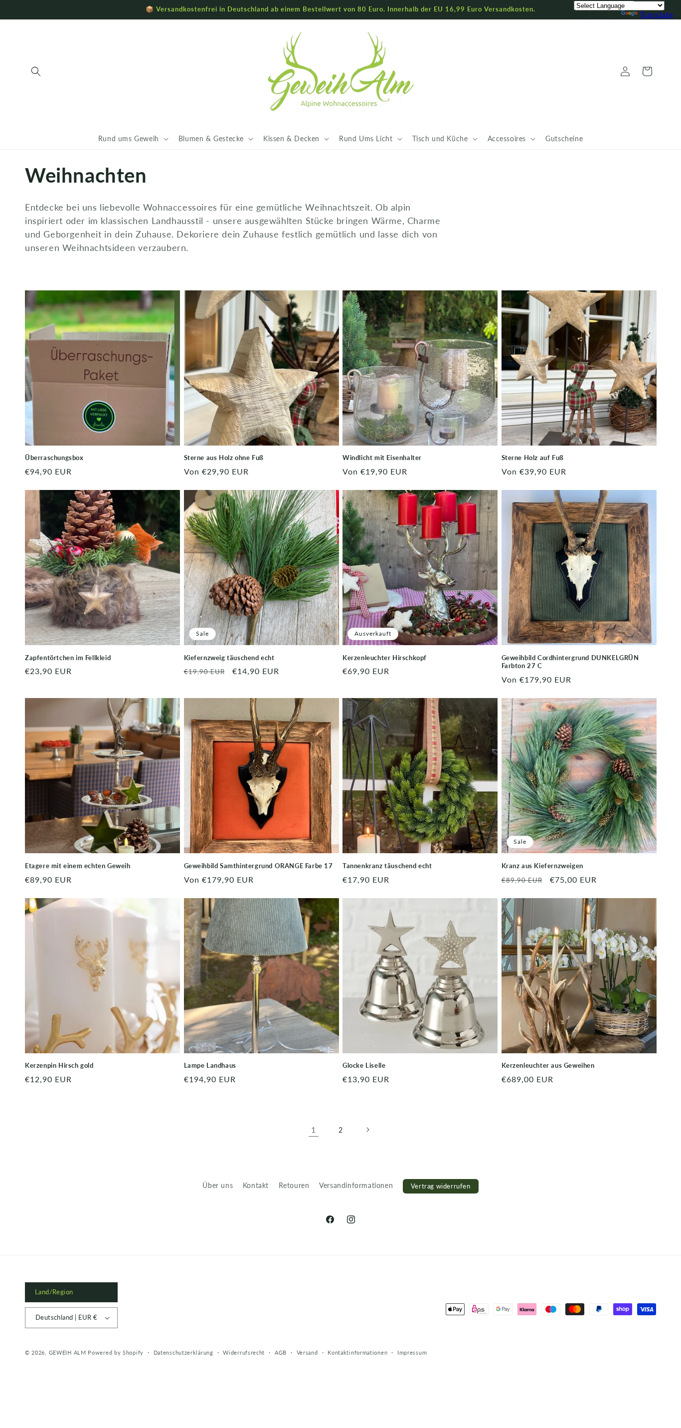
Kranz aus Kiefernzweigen (542, 866)
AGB (281, 1352)
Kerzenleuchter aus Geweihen (548, 1065)
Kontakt (256, 1185)
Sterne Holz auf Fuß (533, 458)
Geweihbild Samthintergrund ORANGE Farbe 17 (258, 866)
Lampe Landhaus (210, 1065)
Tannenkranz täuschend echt (387, 866)
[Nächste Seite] (367, 1130)
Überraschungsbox (54, 458)
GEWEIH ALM (67, 1352)
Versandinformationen (356, 1185)
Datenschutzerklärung (183, 1352)
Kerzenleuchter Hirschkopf (384, 658)
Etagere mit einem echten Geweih (78, 866)
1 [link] (313, 1129)
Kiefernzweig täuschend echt (229, 658)
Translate (657, 14)
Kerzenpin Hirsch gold (59, 1065)
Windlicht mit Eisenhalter (382, 458)
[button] (36, 71)
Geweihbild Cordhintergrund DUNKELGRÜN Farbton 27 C (570, 662)
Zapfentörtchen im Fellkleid (68, 658)
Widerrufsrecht (244, 1352)
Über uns (217, 1185)
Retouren (294, 1185)
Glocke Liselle (363, 1065)
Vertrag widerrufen (441, 1186)
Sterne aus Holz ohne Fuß (224, 458)
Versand (307, 1352)
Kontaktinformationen (357, 1352)
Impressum (412, 1352)
